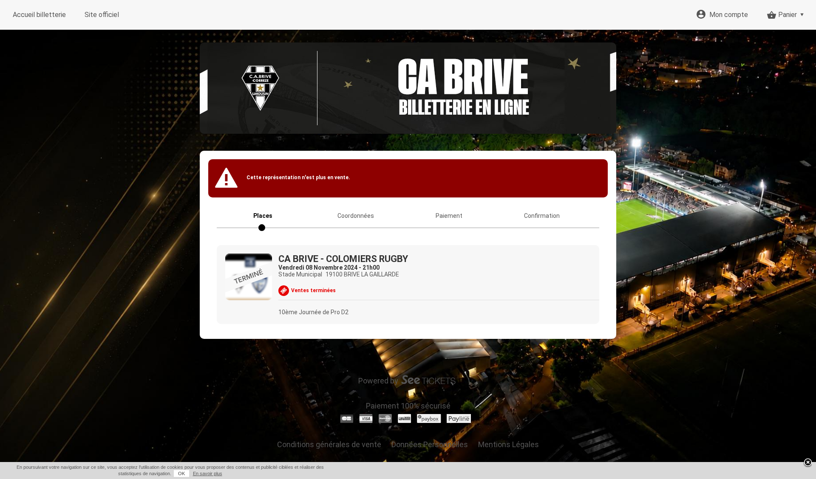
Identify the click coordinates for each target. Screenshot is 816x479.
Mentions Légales (508, 444)
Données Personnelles (429, 444)
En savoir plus (207, 473)
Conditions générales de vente (329, 444)
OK (181, 473)
